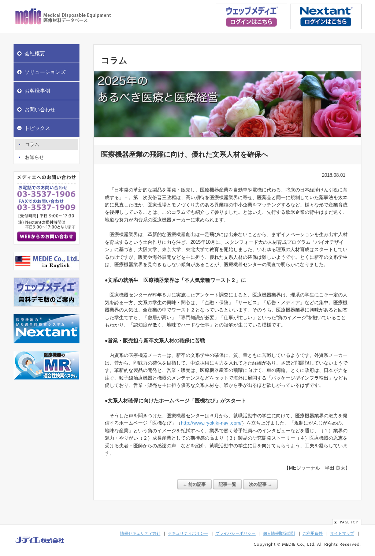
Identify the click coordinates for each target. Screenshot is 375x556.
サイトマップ (342, 533)
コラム (32, 144)
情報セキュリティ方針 (140, 533)
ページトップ (346, 522)
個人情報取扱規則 (279, 533)
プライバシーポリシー (235, 533)
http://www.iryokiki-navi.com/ (211, 423)
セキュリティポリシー (188, 533)
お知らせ (34, 157)
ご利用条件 (312, 533)
